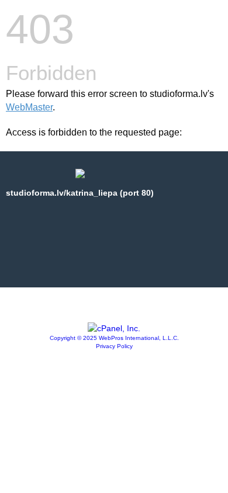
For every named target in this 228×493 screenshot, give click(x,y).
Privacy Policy (114, 346)
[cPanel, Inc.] (114, 328)
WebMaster (29, 107)
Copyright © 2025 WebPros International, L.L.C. (114, 338)
